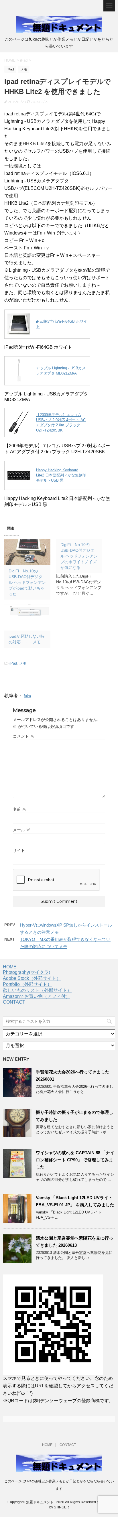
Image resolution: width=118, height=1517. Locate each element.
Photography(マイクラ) (26, 972)
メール (21, 830)
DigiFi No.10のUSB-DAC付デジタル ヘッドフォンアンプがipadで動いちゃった (27, 582)
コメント (23, 736)
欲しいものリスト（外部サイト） (37, 990)
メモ (23, 663)
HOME (10, 966)
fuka (27, 696)
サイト (19, 850)
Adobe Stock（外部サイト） (32, 978)
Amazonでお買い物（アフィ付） (36, 996)
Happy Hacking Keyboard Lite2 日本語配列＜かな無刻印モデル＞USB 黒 (61, 475)
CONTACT (14, 1002)
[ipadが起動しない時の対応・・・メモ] (27, 617)
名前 (19, 809)
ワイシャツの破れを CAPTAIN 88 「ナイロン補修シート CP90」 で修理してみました (75, 1159)
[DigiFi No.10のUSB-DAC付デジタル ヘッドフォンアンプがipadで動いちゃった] (27, 552)
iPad (13, 663)
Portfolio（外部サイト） (27, 984)
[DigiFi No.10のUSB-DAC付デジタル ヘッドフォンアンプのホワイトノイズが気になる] (82, 567)
